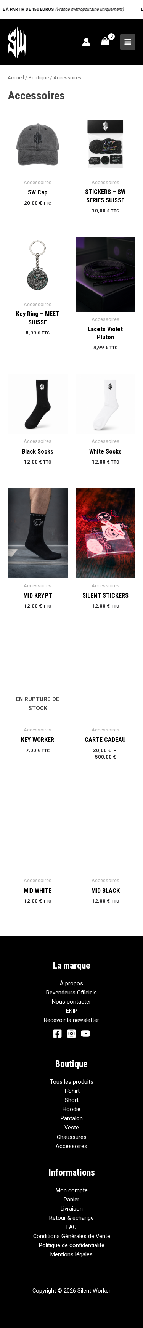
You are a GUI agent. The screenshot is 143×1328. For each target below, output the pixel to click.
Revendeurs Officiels (71, 992)
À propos (71, 983)
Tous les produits (71, 1081)
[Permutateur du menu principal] (127, 42)
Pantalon (72, 1118)
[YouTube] (85, 1033)
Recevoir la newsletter (71, 1020)
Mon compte (72, 1190)
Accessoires (71, 1146)
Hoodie (71, 1109)
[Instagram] (71, 1033)
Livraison (72, 1208)
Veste (71, 1127)
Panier (71, 1199)
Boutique (39, 77)
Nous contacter (71, 1001)
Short (72, 1100)
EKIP (71, 1010)
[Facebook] (57, 1033)
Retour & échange (71, 1217)
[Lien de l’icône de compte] (86, 42)
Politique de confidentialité (71, 1245)
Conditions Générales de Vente (71, 1236)
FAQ (71, 1227)
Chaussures (72, 1137)
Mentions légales (71, 1254)
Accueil (16, 77)
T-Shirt (72, 1090)
